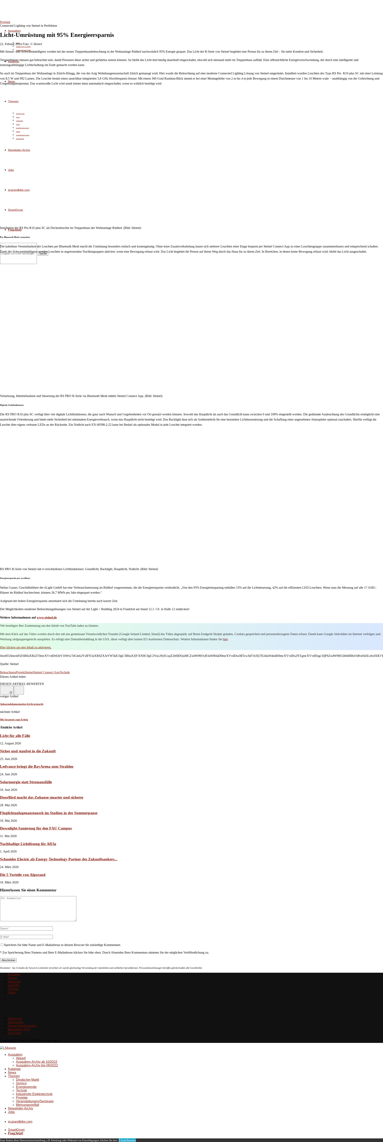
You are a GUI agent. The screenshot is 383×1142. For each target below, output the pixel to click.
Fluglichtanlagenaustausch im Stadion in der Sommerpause (48, 813)
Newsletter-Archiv (20, 1108)
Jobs (11, 1112)
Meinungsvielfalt (27, 1105)
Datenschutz (16, 1022)
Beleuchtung (8, 672)
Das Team (14, 1033)
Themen (14, 1076)
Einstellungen (127, 1140)
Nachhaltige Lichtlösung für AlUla (28, 844)
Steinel (29, 672)
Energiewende (26, 1087)
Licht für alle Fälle (15, 736)
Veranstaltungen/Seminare (35, 1101)
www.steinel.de (47, 617)
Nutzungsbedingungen (22, 1025)
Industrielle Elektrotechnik (34, 1094)
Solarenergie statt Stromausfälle (26, 782)
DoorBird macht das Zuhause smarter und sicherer (41, 797)
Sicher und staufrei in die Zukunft (28, 751)
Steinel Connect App (47, 672)
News (12, 1072)
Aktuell (21, 1058)
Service (21, 1083)
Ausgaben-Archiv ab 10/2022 (23, 46)
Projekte (22, 1097)
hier (225, 639)
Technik (65, 672)
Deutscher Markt (27, 1079)
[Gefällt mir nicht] (19, 690)
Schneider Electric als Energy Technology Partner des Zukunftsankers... (58, 859)
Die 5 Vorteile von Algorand (22, 875)
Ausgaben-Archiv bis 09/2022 (37, 1065)
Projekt (20, 672)
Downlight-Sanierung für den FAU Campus (36, 828)
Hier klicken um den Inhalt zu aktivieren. (25, 647)
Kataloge (14, 1069)
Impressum (15, 1018)
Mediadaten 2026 (19, 1029)
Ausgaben (14, 30)
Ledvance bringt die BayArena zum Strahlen (36, 766)
